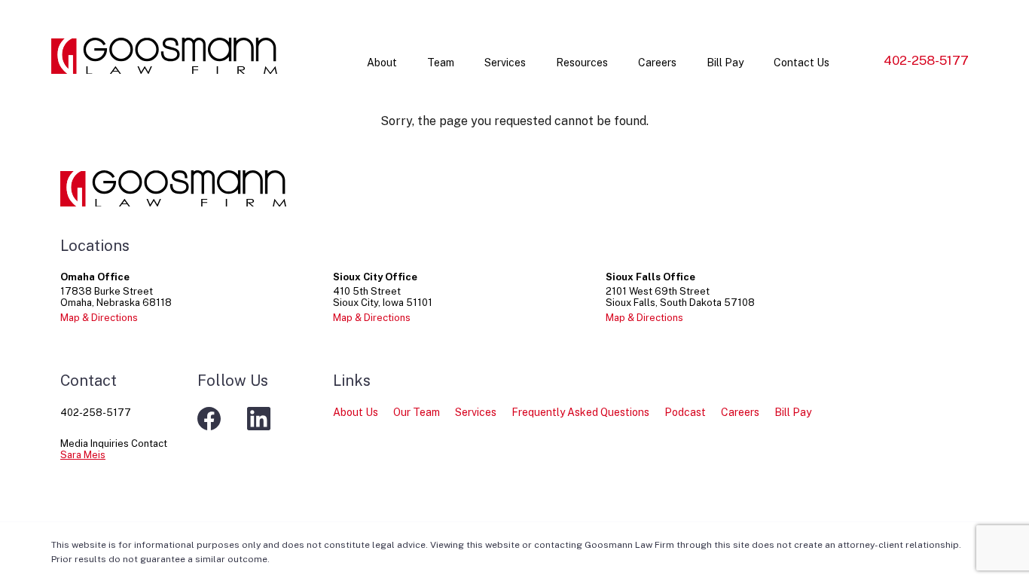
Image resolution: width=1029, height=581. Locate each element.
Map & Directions (99, 317)
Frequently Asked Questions (580, 412)
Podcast (685, 412)
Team (440, 63)
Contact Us (801, 63)
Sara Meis (82, 454)
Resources (582, 63)
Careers (657, 63)
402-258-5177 (926, 60)
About (382, 63)
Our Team (416, 412)
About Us (355, 412)
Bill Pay (725, 63)
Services (505, 63)
